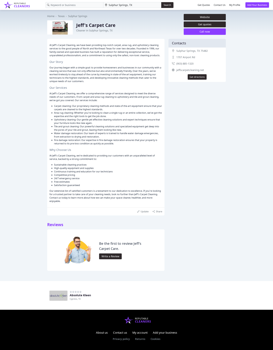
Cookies (155, 339)
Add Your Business (257, 5)
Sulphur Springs (77, 16)
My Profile (234, 5)
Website (205, 17)
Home (50, 16)
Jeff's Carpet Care (95, 25)
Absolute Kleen (80, 295)
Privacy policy (121, 339)
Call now (205, 31)
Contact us (120, 332)
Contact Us (220, 5)
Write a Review (110, 256)
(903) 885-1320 (185, 63)
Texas (61, 16)
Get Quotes (204, 5)
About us (102, 332)
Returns (140, 339)
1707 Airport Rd (185, 57)
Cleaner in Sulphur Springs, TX (94, 30)
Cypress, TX (75, 299)
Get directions (197, 77)
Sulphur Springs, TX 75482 (192, 50)
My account (140, 332)
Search (167, 5)
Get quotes (204, 24)
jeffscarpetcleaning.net (190, 70)
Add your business (165, 332)
